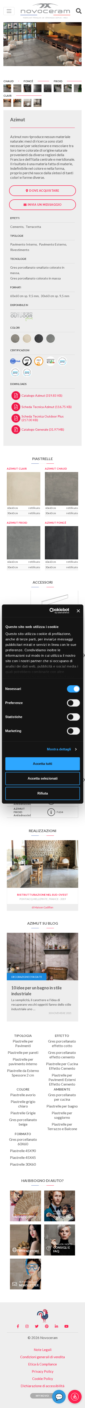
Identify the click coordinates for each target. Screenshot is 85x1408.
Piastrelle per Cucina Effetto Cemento (62, 1066)
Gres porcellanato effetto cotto (62, 1043)
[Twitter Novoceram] (37, 1326)
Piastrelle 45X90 (23, 1150)
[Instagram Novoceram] (27, 1326)
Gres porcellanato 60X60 (23, 1141)
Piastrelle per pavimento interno (23, 1061)
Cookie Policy (42, 1379)
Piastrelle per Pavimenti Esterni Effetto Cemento (62, 1079)
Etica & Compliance (42, 1364)
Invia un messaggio (45, 204)
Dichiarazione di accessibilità (42, 1386)
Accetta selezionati (43, 778)
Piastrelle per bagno (62, 1106)
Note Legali (42, 1350)
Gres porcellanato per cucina (62, 1097)
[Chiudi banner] (78, 610)
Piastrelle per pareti (23, 1052)
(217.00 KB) (43, 418)
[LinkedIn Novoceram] (56, 1326)
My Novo (42, 1395)
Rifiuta (42, 793)
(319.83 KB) (42, 395)
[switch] (73, 702)
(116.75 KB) (47, 407)
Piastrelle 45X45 (23, 1157)
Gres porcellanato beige (23, 1121)
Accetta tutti (42, 764)
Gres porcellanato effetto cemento (62, 1054)
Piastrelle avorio (23, 1095)
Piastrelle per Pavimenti (23, 1043)
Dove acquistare (44, 190)
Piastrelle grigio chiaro (23, 1103)
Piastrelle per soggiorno (62, 1115)
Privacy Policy (42, 1371)
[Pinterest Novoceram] (47, 1326)
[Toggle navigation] (9, 11)
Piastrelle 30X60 (23, 1164)
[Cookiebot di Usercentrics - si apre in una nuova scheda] (51, 611)
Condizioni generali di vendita (42, 1357)
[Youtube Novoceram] (66, 1326)
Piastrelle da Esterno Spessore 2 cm (23, 1072)
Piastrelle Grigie (23, 1113)
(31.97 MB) (43, 429)
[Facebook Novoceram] (18, 1326)
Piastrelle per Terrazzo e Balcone (62, 1126)
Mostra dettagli (59, 749)
